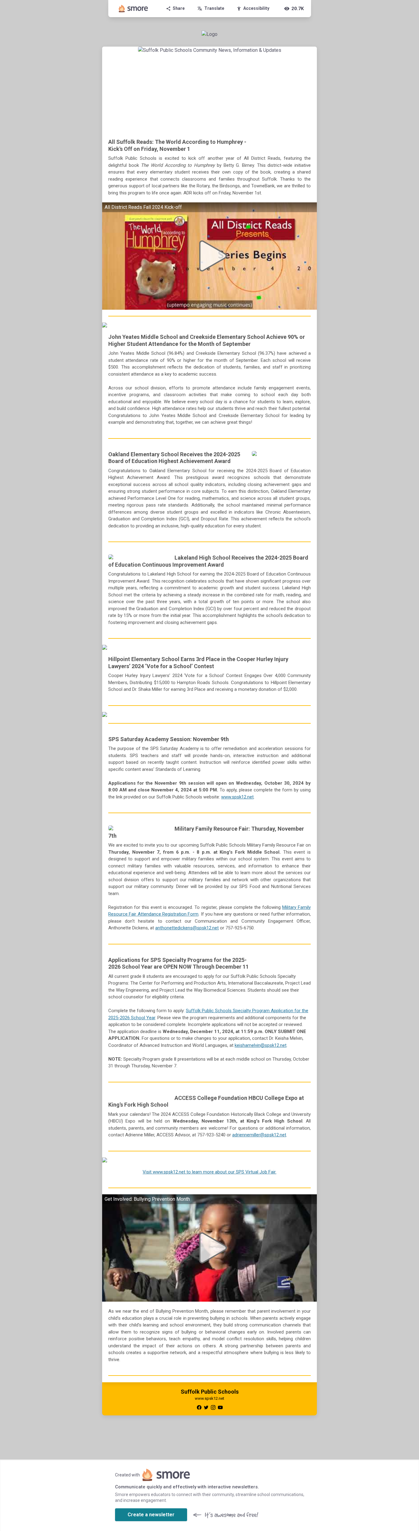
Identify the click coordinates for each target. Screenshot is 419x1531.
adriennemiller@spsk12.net (259, 1135)
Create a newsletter (151, 1515)
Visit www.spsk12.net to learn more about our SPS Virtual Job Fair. (209, 1172)
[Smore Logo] (133, 8)
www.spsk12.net (237, 797)
